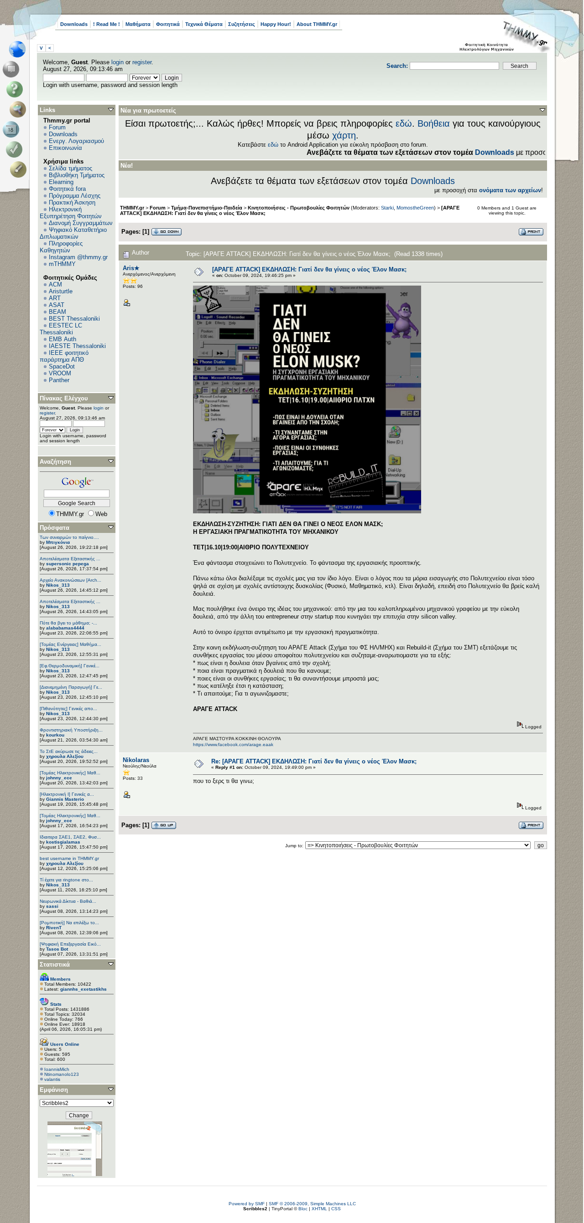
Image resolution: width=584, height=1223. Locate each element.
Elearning (61, 182)
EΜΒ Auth (62, 339)
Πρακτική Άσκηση (72, 202)
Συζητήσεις (241, 24)
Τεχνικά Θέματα (204, 24)
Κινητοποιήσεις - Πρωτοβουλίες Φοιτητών (298, 207)
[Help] (16, 89)
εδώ (404, 123)
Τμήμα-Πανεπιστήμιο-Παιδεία (206, 207)
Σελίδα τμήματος (70, 168)
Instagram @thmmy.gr (78, 257)
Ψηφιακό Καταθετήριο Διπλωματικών (73, 233)
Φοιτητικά (168, 24)
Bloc (303, 1208)
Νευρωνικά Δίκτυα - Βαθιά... (68, 901)
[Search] (19, 109)
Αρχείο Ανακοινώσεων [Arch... (70, 580)
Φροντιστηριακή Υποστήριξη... (71, 729)
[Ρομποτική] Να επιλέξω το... (69, 922)
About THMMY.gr (317, 24)
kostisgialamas (63, 841)
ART (55, 298)
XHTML (319, 1208)
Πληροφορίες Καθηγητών (61, 247)
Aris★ (131, 268)
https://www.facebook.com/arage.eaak (233, 744)
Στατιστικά (55, 964)
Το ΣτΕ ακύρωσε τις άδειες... (69, 751)
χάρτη (344, 135)
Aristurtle (61, 291)
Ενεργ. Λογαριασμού (76, 141)
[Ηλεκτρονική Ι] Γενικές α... (67, 794)
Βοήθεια (433, 123)
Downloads (74, 24)
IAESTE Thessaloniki (77, 346)
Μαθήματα (138, 24)
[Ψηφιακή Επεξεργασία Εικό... (70, 944)
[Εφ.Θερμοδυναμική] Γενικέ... (69, 665)
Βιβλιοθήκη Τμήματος (76, 175)
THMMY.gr (132, 207)
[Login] (16, 149)
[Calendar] (12, 129)
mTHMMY (62, 264)
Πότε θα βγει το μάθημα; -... (68, 622)
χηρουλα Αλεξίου (64, 756)
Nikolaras (136, 760)
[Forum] (12, 69)
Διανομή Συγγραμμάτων (81, 223)
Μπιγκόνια (58, 542)
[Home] (19, 49)
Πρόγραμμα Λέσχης (74, 195)
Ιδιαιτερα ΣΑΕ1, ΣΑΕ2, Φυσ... (70, 836)
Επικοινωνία (65, 147)
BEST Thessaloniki (74, 318)
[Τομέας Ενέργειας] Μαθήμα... (70, 644)
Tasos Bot (57, 949)
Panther (59, 380)
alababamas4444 (65, 627)
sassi (52, 906)
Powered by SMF (247, 1203)
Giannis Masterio (65, 799)
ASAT (56, 305)
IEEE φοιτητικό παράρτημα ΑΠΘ (64, 356)
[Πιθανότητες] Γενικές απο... (68, 708)
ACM (55, 284)
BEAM (57, 311)
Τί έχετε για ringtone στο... (66, 879)
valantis (52, 1079)
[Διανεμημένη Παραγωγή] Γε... (71, 687)
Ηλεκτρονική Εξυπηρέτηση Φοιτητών (71, 213)
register (141, 62)
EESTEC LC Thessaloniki (61, 329)
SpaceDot (62, 366)
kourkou (55, 734)
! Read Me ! (106, 24)
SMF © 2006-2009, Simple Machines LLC (312, 1203)
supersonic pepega (67, 563)
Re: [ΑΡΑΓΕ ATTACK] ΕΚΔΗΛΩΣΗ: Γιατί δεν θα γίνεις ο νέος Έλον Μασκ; (314, 761)
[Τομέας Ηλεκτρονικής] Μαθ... (70, 772)
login (117, 62)
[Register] (19, 169)
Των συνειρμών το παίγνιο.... (69, 537)
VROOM (60, 373)
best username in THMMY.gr (69, 858)
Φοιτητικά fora (67, 188)
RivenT (54, 927)
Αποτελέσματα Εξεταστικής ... (70, 558)
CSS (336, 1208)
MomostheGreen (415, 207)
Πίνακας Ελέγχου (64, 398)
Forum (57, 127)
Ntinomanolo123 (61, 1074)
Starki (387, 207)
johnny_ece (59, 777)
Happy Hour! (276, 24)
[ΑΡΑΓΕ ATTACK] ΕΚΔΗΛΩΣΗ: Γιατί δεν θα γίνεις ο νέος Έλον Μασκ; (309, 269)
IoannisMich (56, 1069)
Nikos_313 (58, 585)
